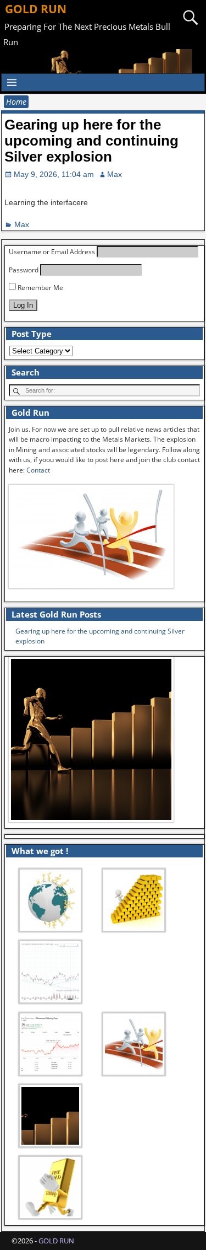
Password (23, 270)
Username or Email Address (52, 251)
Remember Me (39, 287)
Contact (38, 470)
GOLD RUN (35, 9)
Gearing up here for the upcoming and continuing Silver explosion (91, 140)
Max (21, 224)
